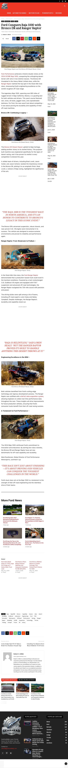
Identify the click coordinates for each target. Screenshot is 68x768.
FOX (35, 616)
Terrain (36, 620)
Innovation (4, 618)
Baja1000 (13, 614)
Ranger (39, 618)
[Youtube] (65, 1)
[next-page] (5, 702)
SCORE (15, 620)
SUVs (12, 21)
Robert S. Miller (7, 34)
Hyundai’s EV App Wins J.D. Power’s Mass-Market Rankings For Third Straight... (37, 753)
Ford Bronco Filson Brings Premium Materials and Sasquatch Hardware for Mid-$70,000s (21, 565)
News (9, 13)
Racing (33, 618)
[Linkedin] (30, 38)
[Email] (38, 38)
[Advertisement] (22, 192)
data (36, 614)
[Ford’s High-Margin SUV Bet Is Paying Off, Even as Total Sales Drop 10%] (22, 687)
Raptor (3, 620)
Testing (4, 622)
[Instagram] (62, 1)
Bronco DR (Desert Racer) (13, 147)
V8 (19, 622)
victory (23, 622)
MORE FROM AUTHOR (27, 680)
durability (4, 616)
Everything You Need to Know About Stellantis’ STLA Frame (35, 644)
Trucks (16, 21)
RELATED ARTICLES (9, 680)
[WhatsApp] (26, 38)
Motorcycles (34, 13)
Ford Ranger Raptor (31, 275)
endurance (17, 616)
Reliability (9, 620)
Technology (29, 620)
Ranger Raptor (6, 84)
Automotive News (19, 13)
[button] (65, 6)
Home (2, 19)
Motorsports (9, 19)
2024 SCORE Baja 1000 (9, 76)
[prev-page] (2, 702)
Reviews (59, 13)
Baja (8, 614)
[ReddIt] (34, 38)
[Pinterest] (22, 38)
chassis (31, 614)
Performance (26, 618)
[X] (18, 38)
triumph (10, 622)
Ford (3, 21)
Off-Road (19, 618)
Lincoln (50, 181)
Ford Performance (7, 74)
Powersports (47, 13)
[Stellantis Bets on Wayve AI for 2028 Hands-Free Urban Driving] (27, 740)
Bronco (18, 614)
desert (40, 614)
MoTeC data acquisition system (32, 396)
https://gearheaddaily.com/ (20, 656)
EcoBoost (11, 616)
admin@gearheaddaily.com (9, 748)
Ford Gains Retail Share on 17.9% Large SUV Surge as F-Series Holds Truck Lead (7, 565)
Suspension (22, 620)
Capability (24, 614)
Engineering (25, 616)
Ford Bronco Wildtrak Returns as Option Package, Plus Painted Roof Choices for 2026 (35, 565)
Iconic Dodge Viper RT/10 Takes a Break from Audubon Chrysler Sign (11, 644)
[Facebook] (59, 1)
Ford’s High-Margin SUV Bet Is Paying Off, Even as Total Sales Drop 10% (22, 695)
